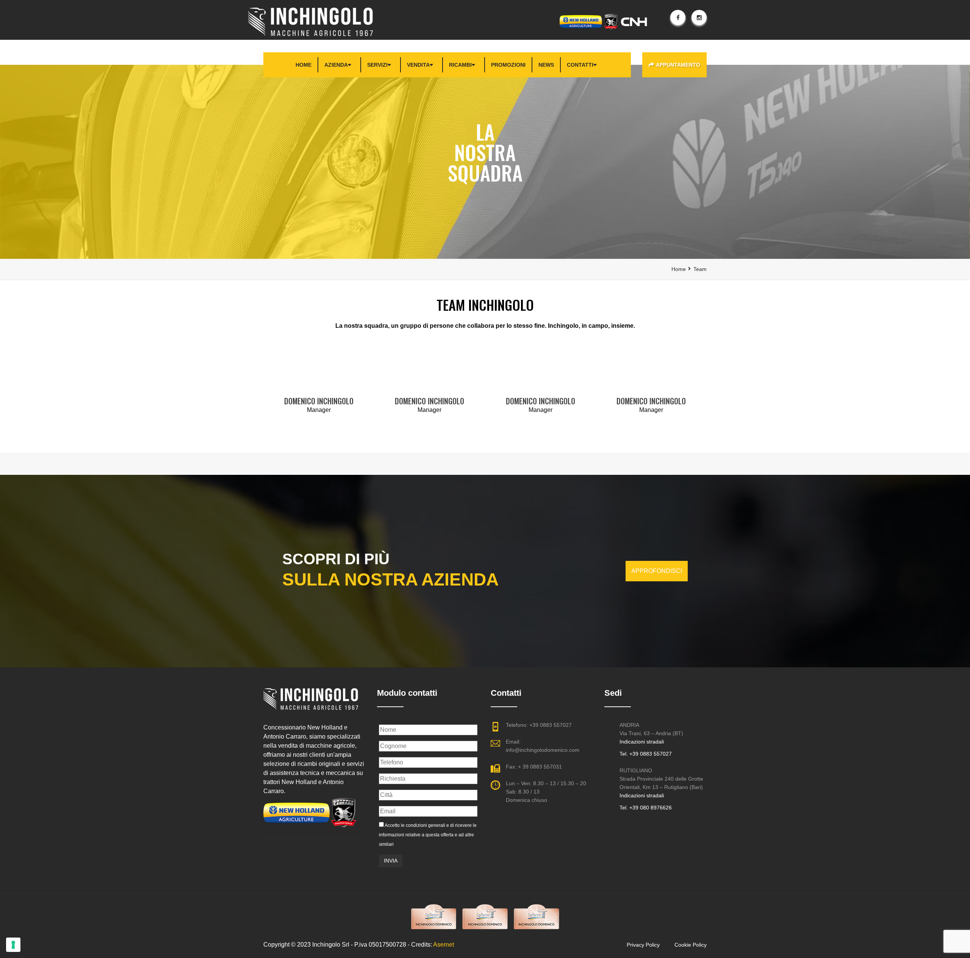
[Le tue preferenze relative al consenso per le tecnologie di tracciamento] (13, 945)
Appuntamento (678, 65)
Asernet (443, 944)
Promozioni (508, 65)
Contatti (580, 65)
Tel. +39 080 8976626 (646, 808)
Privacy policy (643, 945)
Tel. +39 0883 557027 (646, 754)
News (546, 65)
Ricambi (460, 65)
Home (303, 65)
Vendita (418, 65)
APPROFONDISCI (656, 571)
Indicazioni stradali (642, 742)
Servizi (377, 65)
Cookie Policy (690, 945)
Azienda (336, 65)
